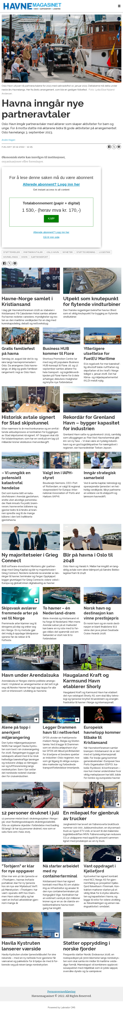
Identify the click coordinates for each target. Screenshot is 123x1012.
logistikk (104, 252)
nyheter (68, 252)
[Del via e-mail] (119, 147)
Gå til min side (51, 237)
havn (24, 257)
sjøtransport (39, 257)
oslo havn (52, 252)
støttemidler (11, 252)
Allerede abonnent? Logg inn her (51, 184)
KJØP (51, 218)
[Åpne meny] (119, 6)
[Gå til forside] (57, 6)
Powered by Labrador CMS (61, 1007)
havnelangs (10, 257)
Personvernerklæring (61, 991)
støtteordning (85, 252)
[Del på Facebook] (109, 147)
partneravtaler (33, 252)
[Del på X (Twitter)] (114, 147)
